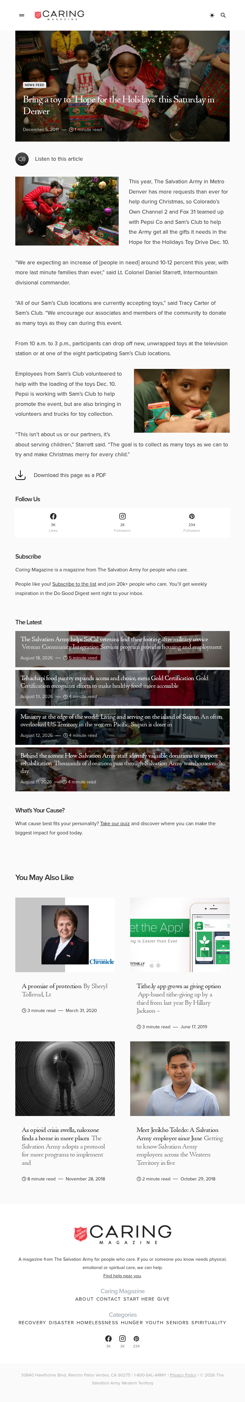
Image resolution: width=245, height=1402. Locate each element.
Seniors (177, 1322)
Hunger (132, 1322)
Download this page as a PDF (70, 475)
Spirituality (208, 1322)
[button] (21, 15)
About (84, 1299)
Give (163, 1299)
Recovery (32, 1322)
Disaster (61, 1322)
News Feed (34, 85)
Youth (154, 1322)
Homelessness (97, 1322)
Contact (108, 1299)
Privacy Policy (183, 1375)
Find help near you (122, 1275)
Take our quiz (115, 823)
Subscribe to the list (74, 584)
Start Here (139, 1299)
